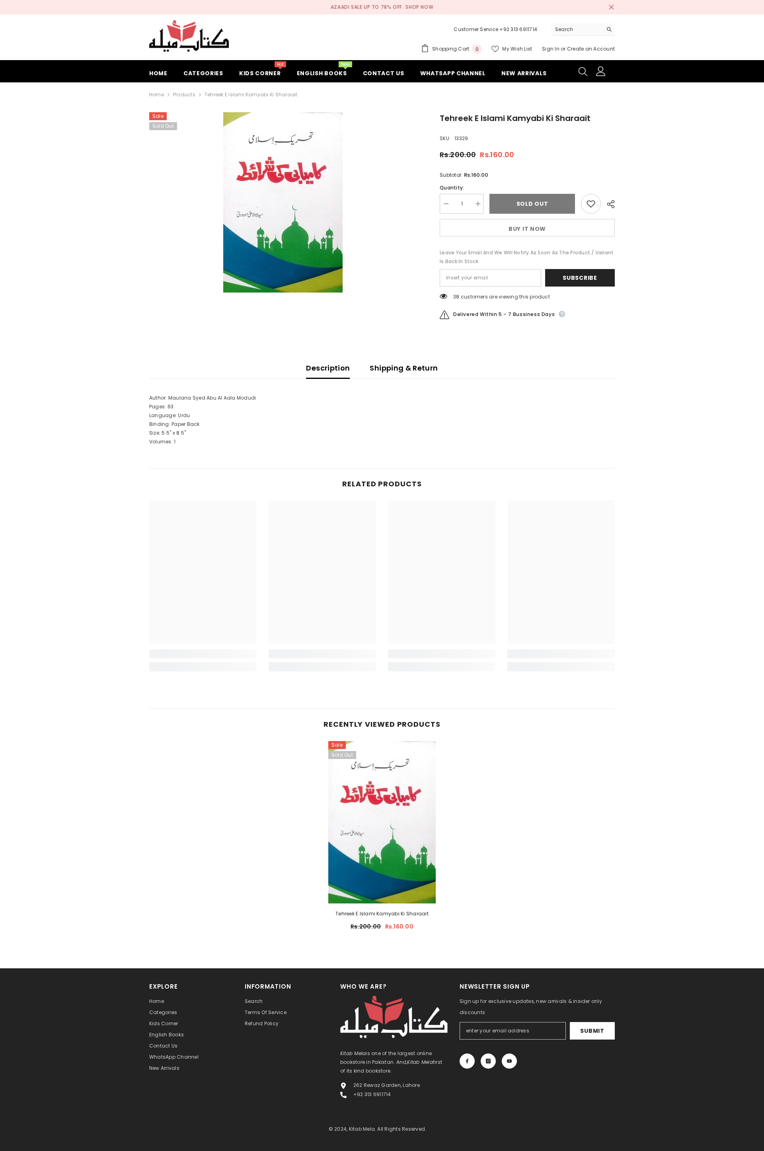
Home (156, 94)
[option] (282, 202)
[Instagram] (488, 1061)
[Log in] (601, 71)
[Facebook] (467, 1061)
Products (184, 94)
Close (611, 7)
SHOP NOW (419, 7)
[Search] (583, 29)
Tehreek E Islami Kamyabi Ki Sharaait (382, 913)
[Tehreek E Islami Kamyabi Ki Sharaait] (382, 822)
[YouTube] (509, 1061)
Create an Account (591, 48)
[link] (203, 654)
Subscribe (580, 278)
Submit (592, 1031)
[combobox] (576, 29)
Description (328, 368)
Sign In (551, 48)
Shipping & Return (404, 368)
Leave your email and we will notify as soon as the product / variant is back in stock (527, 257)
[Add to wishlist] (591, 204)
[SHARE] (608, 204)
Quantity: (452, 187)
